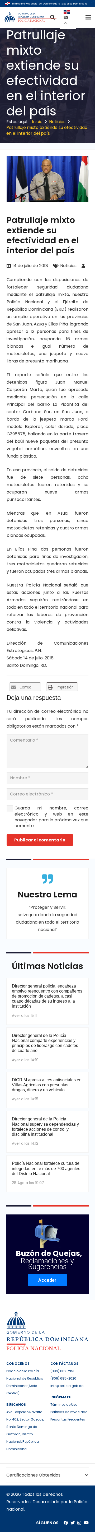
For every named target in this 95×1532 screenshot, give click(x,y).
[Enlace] (31, 17)
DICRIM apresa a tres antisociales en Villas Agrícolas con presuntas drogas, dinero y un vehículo (47, 1085)
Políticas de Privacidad (69, 1412)
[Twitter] (72, 1523)
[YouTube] (86, 1523)
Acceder (47, 1280)
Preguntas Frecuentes (67, 1419)
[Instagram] (79, 1523)
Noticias (68, 266)
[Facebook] (66, 1523)
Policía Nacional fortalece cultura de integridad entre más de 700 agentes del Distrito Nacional (46, 1168)
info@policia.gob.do (66, 1386)
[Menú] (88, 17)
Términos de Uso (63, 1404)
